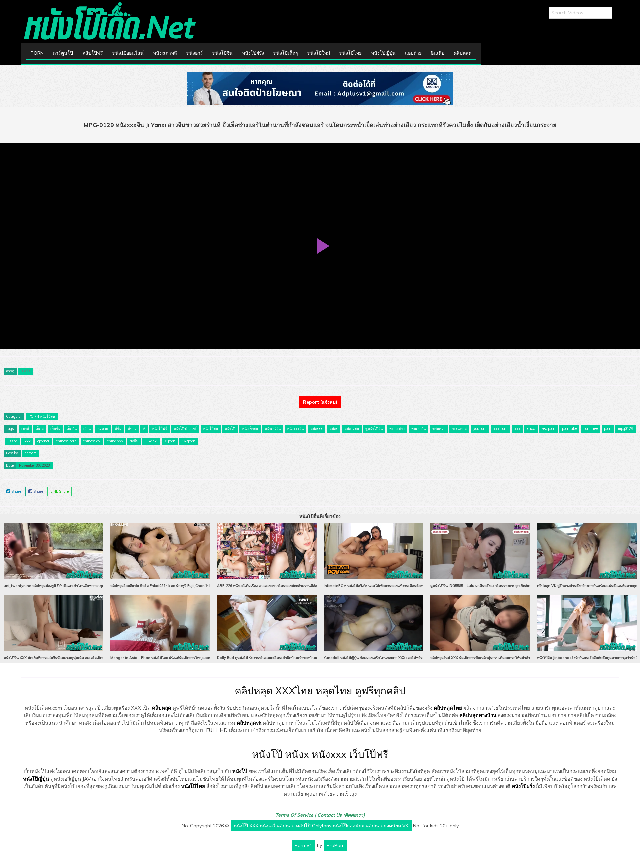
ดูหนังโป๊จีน (374, 428)
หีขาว (132, 428)
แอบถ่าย (413, 53)
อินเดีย (437, 53)
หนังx (333, 428)
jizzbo (12, 441)
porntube (569, 428)
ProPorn (336, 845)
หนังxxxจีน (295, 428)
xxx (517, 428)
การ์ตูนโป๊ (63, 53)
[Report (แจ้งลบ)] (320, 396)
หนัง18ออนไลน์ (128, 53)
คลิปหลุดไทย (448, 708)
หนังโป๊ (230, 428)
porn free (590, 428)
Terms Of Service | (296, 815)
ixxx (27, 441)
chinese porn (66, 441)
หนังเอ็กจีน (250, 428)
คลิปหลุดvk (249, 723)
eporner (43, 441)
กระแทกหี (459, 428)
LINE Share (59, 491)
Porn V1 (303, 845)
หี (144, 428)
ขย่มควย (438, 428)
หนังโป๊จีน (222, 53)
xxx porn (500, 428)
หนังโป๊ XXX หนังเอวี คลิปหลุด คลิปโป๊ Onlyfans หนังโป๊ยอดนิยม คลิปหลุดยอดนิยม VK (322, 826)
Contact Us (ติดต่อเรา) (341, 815)
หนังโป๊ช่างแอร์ (185, 428)
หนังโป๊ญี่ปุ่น (383, 53)
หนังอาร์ (194, 53)
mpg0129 (625, 428)
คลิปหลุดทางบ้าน (477, 715)
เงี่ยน (87, 428)
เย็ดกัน (72, 428)
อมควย (102, 428)
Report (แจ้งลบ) (320, 402)
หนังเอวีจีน (273, 428)
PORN (37, 53)
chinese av (91, 441)
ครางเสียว (397, 428)
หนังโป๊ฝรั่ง (253, 53)
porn (607, 428)
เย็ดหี (40, 428)
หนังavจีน (351, 428)
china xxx (115, 441)
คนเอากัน (418, 428)
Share (15, 491)
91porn (169, 441)
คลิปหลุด (463, 53)
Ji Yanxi (151, 441)
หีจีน (118, 428)
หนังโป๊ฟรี (159, 428)
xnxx (531, 428)
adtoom (30, 453)
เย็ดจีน (55, 428)
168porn (188, 441)
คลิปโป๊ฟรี (92, 53)
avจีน (134, 441)
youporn (480, 428)
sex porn (548, 428)
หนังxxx (316, 428)
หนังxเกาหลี (165, 53)
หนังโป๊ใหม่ (318, 53)
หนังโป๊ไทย (350, 53)
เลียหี (25, 428)
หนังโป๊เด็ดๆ (285, 53)
